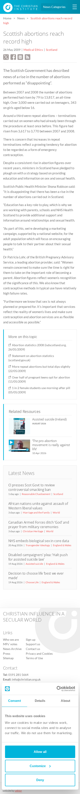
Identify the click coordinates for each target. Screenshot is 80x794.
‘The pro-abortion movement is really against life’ (51, 445)
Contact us (33, 649)
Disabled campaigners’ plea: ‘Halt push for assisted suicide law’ (38, 557)
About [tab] (65, 701)
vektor (18, 790)
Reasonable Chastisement (36, 494)
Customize (38, 766)
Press (6, 653)
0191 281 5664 (18, 674)
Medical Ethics (33, 49)
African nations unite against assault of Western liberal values (38, 505)
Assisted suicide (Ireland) (49, 419)
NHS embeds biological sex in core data (38, 540)
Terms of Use (34, 658)
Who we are (11, 639)
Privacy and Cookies (39, 653)
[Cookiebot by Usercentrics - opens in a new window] (57, 689)
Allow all (40, 752)
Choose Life (32, 582)
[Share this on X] (6, 56)
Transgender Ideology (38, 545)
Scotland (51, 49)
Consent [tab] (14, 701)
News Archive (12, 649)
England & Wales (62, 545)
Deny (40, 780)
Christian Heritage (33, 531)
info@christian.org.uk (26, 679)
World (56, 512)
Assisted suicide (34, 563)
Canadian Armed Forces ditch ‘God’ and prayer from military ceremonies (38, 524)
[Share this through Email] (20, 56)
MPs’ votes (10, 644)
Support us (33, 644)
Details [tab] (40, 701)
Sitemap (8, 658)
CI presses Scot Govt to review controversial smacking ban (31, 487)
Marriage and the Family (36, 512)
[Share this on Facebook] (13, 56)
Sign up (30, 639)
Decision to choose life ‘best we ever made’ (36, 575)
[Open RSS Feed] (27, 56)
